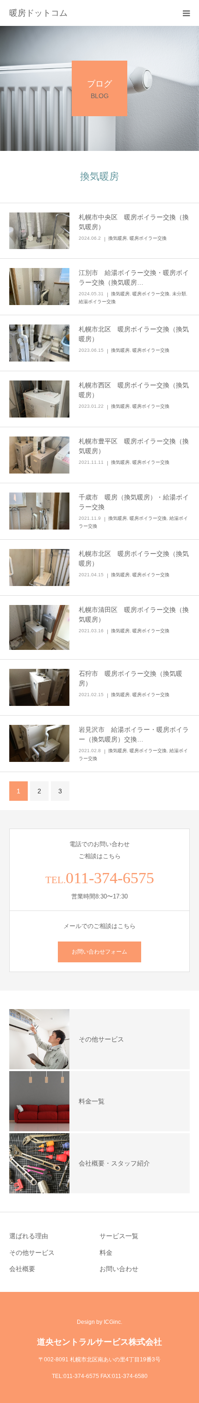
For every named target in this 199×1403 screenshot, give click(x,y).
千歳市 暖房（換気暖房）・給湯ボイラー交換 (134, 502)
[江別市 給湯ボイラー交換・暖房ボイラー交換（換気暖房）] (39, 286)
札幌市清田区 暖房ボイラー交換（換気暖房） (134, 614)
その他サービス (32, 1252)
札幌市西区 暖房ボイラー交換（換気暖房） (134, 390)
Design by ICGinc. (99, 1322)
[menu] (186, 13)
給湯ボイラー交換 (97, 301)
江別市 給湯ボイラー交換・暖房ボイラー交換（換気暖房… (134, 277)
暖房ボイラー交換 (148, 238)
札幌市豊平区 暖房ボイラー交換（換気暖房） (134, 446)
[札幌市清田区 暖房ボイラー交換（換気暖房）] (39, 627)
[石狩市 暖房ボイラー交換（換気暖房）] (39, 687)
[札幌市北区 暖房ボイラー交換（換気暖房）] (39, 343)
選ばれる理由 (28, 1236)
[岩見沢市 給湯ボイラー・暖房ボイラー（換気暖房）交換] (39, 743)
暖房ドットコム (38, 13)
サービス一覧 (119, 1236)
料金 (106, 1252)
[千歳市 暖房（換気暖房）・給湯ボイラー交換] (39, 511)
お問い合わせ (119, 1268)
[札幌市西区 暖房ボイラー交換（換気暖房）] (39, 399)
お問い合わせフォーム (99, 951)
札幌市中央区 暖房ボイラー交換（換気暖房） (134, 222)
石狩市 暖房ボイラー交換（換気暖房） (130, 678)
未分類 (179, 293)
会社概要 (22, 1268)
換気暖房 (117, 238)
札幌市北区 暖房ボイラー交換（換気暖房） (134, 334)
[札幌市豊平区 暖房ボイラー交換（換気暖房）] (39, 455)
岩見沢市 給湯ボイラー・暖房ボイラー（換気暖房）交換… (134, 734)
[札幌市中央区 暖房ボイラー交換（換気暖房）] (39, 230)
